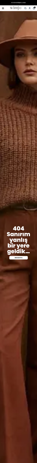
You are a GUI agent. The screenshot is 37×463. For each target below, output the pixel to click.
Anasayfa (18, 258)
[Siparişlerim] (29, 8)
